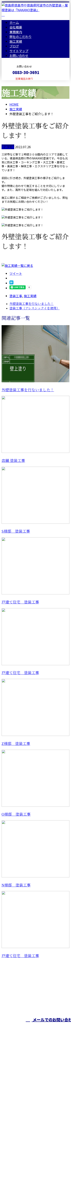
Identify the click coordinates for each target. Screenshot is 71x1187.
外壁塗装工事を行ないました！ (28, 390)
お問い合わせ (18, 55)
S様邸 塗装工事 (16, 531)
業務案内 (15, 32)
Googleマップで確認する (21, 1141)
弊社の (20, 36)
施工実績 (15, 41)
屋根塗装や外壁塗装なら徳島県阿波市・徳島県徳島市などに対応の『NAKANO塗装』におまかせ (35, 1055)
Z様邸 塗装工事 (16, 744)
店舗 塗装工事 (13, 461)
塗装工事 (8, 146)
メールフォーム (15, 82)
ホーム (14, 22)
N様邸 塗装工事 (16, 885)
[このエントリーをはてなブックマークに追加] (11, 283)
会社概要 (15, 27)
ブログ (14, 46)
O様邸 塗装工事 (16, 814)
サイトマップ (18, 50)
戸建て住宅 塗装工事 (20, 602)
